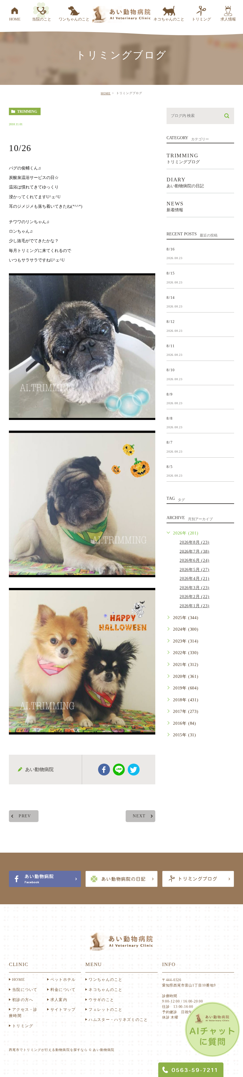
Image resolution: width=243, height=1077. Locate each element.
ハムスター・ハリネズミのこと (118, 1019)
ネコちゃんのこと (105, 989)
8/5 (169, 466)
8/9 (169, 394)
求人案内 (58, 999)
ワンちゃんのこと (105, 979)
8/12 (171, 321)
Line (119, 769)
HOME (106, 93)
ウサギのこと (101, 999)
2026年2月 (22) (195, 596)
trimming (27, 112)
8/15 (171, 273)
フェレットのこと (105, 1009)
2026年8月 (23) (195, 542)
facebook (104, 769)
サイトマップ (63, 1009)
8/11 (171, 345)
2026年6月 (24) (195, 560)
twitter (134, 769)
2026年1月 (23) (195, 606)
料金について (63, 989)
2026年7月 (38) (195, 551)
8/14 (171, 297)
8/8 (169, 418)
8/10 (171, 370)
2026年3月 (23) (195, 588)
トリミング (22, 1026)
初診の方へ (22, 999)
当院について (25, 989)
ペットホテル (63, 979)
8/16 (171, 249)
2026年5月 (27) (195, 569)
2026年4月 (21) (195, 578)
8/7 (169, 442)
